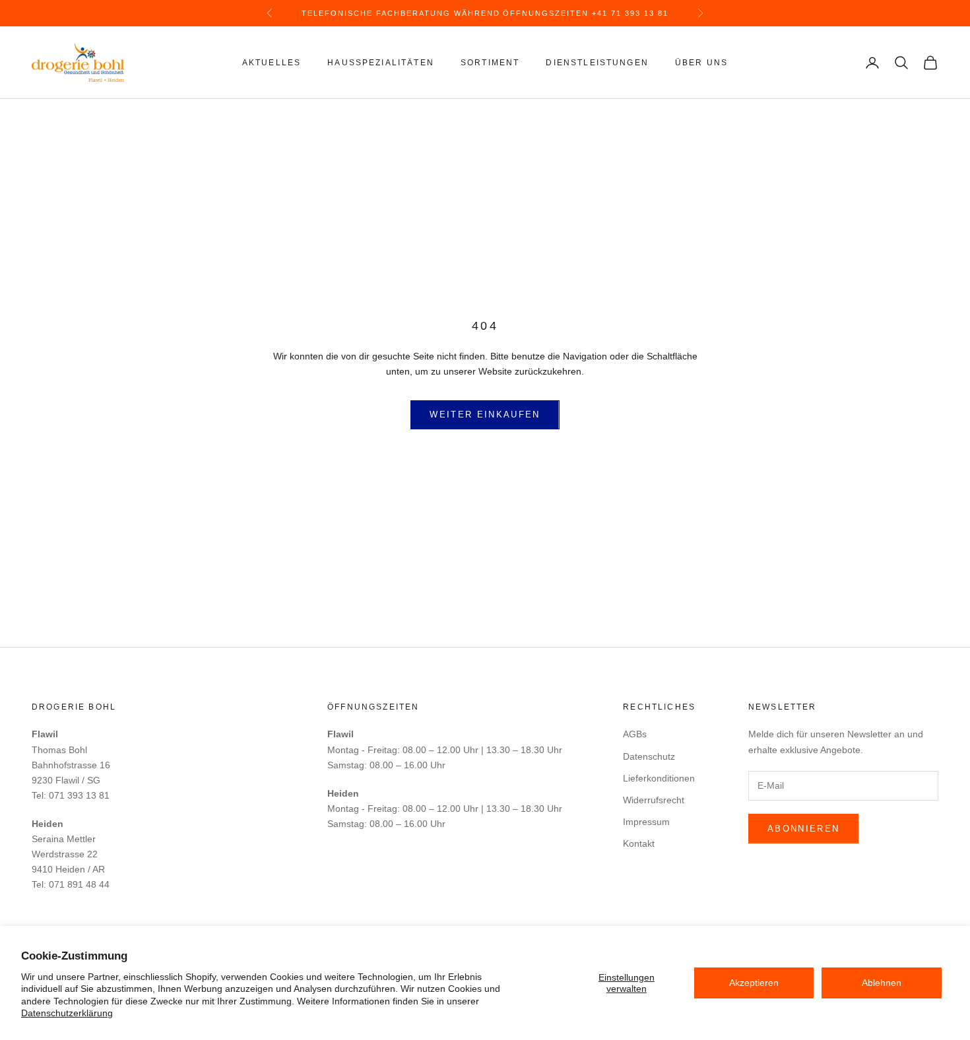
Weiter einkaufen (485, 414)
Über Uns (701, 62)
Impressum (646, 821)
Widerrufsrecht (653, 800)
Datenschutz (649, 756)
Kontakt (639, 843)
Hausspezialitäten (380, 62)
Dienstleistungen (597, 62)
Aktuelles (271, 62)
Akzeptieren (754, 982)
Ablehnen (881, 982)
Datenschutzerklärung (67, 1013)
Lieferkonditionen (659, 778)
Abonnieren (803, 829)
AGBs (635, 734)
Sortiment (490, 62)
